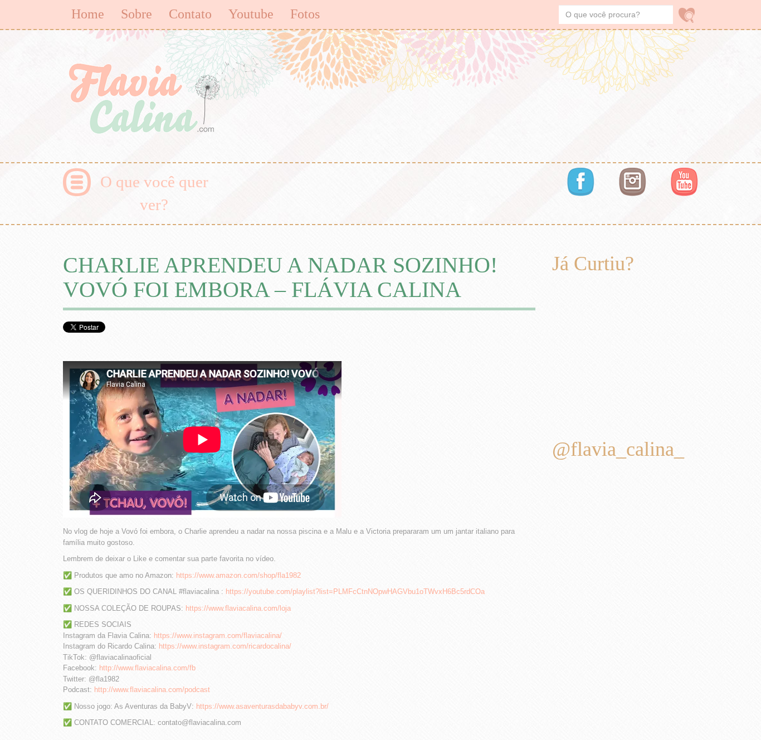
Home (87, 14)
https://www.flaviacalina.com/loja (238, 608)
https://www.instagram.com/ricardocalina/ (225, 646)
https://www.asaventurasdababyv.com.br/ (262, 706)
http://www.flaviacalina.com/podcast (152, 689)
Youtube (251, 14)
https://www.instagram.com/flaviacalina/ (218, 635)
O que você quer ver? (154, 193)
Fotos (305, 14)
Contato (190, 14)
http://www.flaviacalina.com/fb (147, 668)
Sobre (136, 14)
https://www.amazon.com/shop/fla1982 (238, 575)
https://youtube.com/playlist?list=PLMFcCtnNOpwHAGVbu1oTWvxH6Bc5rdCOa (355, 591)
